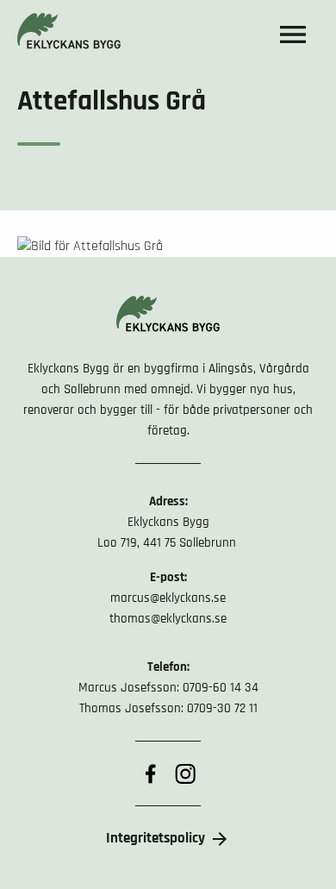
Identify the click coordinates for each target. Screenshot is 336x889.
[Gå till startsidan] (69, 34)
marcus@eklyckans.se (168, 598)
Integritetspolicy (155, 838)
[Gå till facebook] (150, 773)
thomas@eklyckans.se (168, 618)
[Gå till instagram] (185, 773)
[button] (293, 34)
